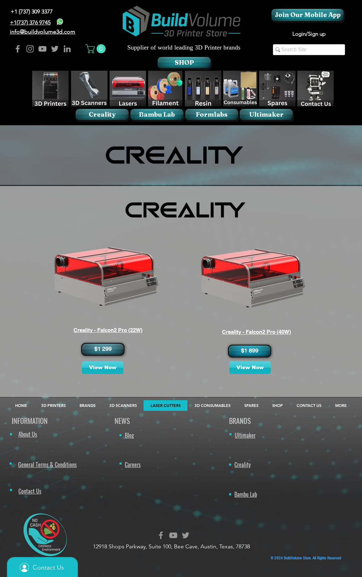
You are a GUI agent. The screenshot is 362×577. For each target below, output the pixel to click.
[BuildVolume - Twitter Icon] (55, 49)
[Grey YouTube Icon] (173, 535)
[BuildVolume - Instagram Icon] (30, 49)
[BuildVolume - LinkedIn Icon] (67, 49)
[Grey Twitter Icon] (186, 535)
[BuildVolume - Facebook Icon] (18, 49)
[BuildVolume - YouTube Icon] (42, 49)
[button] (97, 48)
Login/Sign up (309, 33)
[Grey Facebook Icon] (161, 535)
